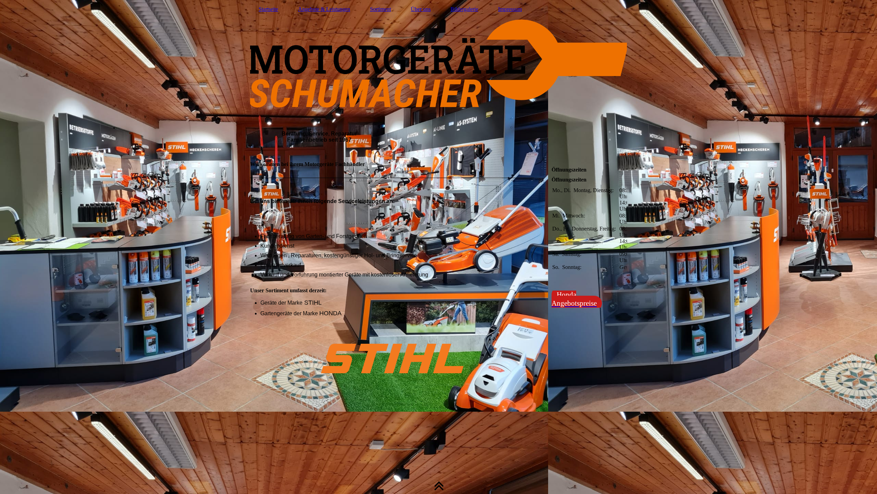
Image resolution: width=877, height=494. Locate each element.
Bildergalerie (464, 9)
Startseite (268, 9)
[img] (438, 77)
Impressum (510, 9)
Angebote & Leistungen (324, 9)
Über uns (421, 9)
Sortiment (380, 9)
